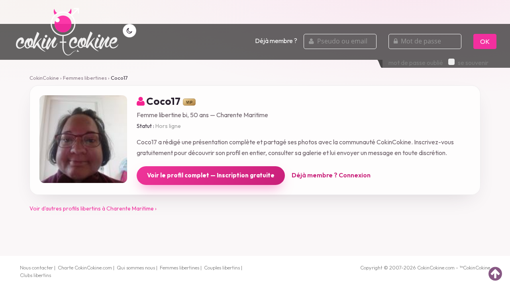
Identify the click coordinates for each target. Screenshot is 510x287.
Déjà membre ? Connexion (331, 175)
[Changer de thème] (129, 30)
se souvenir (473, 63)
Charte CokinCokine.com (85, 267)
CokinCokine (44, 78)
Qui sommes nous (136, 267)
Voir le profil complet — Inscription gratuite (211, 175)
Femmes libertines (85, 78)
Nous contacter (36, 267)
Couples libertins (222, 267)
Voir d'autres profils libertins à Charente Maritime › (93, 208)
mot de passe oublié (415, 63)
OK (485, 41)
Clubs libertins (35, 275)
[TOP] (495, 273)
